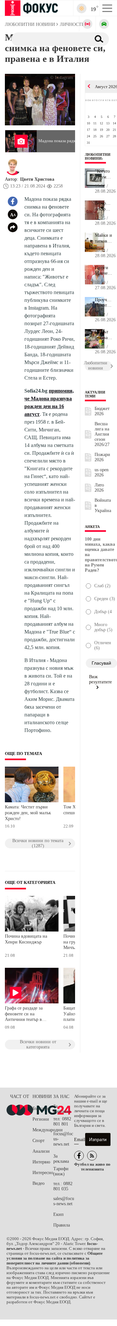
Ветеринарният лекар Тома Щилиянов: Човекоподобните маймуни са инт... (103, 206)
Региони (40, 1119)
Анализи (41, 1151)
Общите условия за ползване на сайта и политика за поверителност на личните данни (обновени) (54, 1258)
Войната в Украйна (103, 505)
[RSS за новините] (92, 1155)
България (41, 1108)
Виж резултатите (100, 679)
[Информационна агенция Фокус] (79, 1155)
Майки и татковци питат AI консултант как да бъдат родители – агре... (103, 238)
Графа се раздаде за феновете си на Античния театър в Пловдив (24, 1014)
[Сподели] (13, 227)
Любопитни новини (97, 156)
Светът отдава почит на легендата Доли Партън (103, 334)
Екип (58, 1214)
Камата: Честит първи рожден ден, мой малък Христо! (28, 813)
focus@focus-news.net (63, 1139)
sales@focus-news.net (63, 1201)
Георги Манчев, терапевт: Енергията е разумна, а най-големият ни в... (103, 270)
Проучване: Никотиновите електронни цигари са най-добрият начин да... (103, 302)
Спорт (38, 1140)
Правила (61, 1225)
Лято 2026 (99, 488)
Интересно (42, 1172)
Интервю (41, 1162)
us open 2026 (102, 472)
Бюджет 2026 (102, 411)
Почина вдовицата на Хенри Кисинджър (26, 939)
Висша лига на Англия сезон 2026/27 (102, 434)
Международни (42, 1129)
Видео (38, 1183)
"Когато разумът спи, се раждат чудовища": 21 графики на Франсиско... (103, 174)
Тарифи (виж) (61, 1171)
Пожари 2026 (102, 457)
